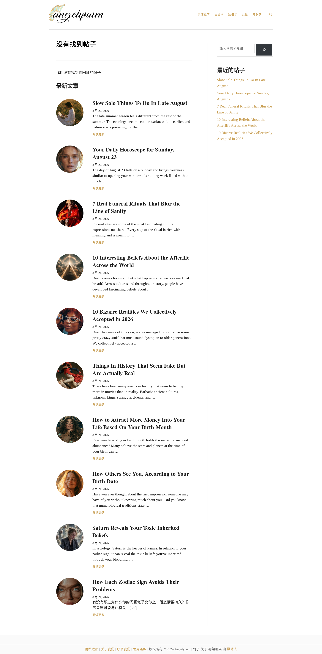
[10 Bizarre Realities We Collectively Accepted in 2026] (69, 321)
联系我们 (124, 649)
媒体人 (232, 649)
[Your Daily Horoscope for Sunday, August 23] (69, 159)
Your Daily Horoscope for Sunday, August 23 (133, 153)
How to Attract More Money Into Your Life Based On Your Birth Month (138, 423)
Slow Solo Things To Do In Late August (139, 103)
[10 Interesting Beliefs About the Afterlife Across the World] (69, 267)
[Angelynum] (91, 14)
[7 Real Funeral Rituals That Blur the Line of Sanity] (69, 213)
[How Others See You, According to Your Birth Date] (69, 483)
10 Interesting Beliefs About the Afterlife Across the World (140, 261)
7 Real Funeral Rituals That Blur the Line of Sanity (136, 207)
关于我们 (108, 649)
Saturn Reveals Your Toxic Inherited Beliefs (135, 531)
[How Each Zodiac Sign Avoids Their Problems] (69, 591)
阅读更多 (98, 134)
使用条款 (140, 649)
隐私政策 (92, 649)
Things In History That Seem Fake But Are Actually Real (139, 369)
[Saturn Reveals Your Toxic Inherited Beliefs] (69, 537)
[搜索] (264, 50)
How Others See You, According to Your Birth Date (140, 477)
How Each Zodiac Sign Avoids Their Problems (135, 585)
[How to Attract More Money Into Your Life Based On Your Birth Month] (69, 429)
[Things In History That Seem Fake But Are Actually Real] (69, 375)
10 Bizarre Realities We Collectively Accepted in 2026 (134, 315)
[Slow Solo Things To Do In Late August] (69, 112)
